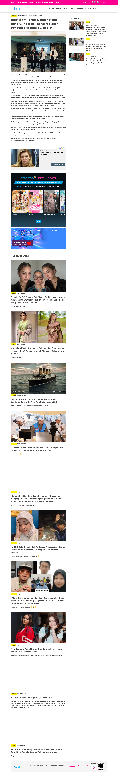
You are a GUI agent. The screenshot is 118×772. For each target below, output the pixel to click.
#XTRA (65, 8)
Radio (92, 8)
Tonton (73, 8)
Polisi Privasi (87, 766)
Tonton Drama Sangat (55, 186)
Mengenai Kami (80, 766)
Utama (51, 8)
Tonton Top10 (28, 186)
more (38, 221)
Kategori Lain (82, 8)
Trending (58, 8)
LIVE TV (99, 8)
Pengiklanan (72, 766)
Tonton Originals (40, 186)
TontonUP (19, 186)
